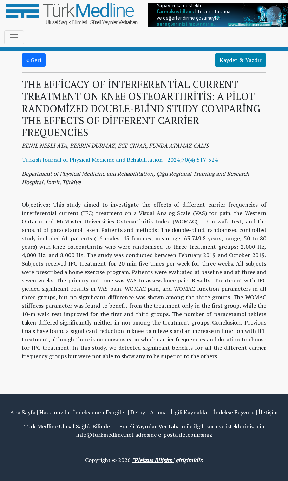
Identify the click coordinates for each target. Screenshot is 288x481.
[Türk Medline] (72, 13)
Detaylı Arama (148, 412)
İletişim (268, 412)
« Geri (33, 60)
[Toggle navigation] (14, 37)
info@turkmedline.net (105, 435)
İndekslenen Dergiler (99, 412)
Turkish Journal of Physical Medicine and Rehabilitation (92, 159)
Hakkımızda (54, 412)
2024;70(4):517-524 (192, 159)
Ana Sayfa (22, 412)
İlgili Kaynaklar (190, 412)
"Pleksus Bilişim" (153, 460)
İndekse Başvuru (234, 412)
